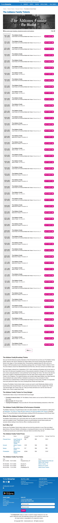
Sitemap (5, 505)
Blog (40, 487)
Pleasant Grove (7, 439)
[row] (29, 36)
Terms (4, 499)
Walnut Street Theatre (17, 452)
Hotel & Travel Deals (43, 484)
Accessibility (5, 503)
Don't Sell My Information (8, 502)
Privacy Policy (6, 501)
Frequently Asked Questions (27, 482)
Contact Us (23, 481)
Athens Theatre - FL (43, 464)
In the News (41, 485)
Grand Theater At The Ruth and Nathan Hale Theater (34, 411)
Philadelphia (6, 451)
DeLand (5, 445)
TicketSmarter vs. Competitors (46, 482)
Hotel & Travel (43, 4)
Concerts (25, 4)
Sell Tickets (53, 4)
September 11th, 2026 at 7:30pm (12, 411)
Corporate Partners (43, 481)
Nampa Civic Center (17, 449)
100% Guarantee (24, 484)
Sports (31, 4)
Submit (23, 510)
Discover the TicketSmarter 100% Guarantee (29, 1)
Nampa (4, 448)
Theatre (37, 4)
